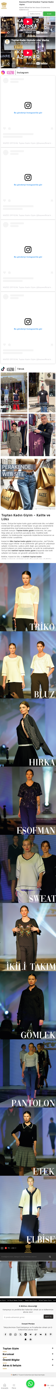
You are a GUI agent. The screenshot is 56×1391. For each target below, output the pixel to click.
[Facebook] (5, 1334)
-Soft (14, 1375)
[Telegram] (30, 1334)
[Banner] (14, 392)
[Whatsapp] (15, 1334)
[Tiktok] (35, 1334)
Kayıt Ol (48, 1317)
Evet (49, 14)
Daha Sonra (35, 14)
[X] (20, 1334)
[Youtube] (30, 1339)
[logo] (28, 1248)
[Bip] (25, 1334)
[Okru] (45, 1334)
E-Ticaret (20, 1375)
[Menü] (2, 1248)
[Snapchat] (25, 1339)
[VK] (40, 1334)
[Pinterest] (51, 1334)
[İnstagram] (10, 1334)
